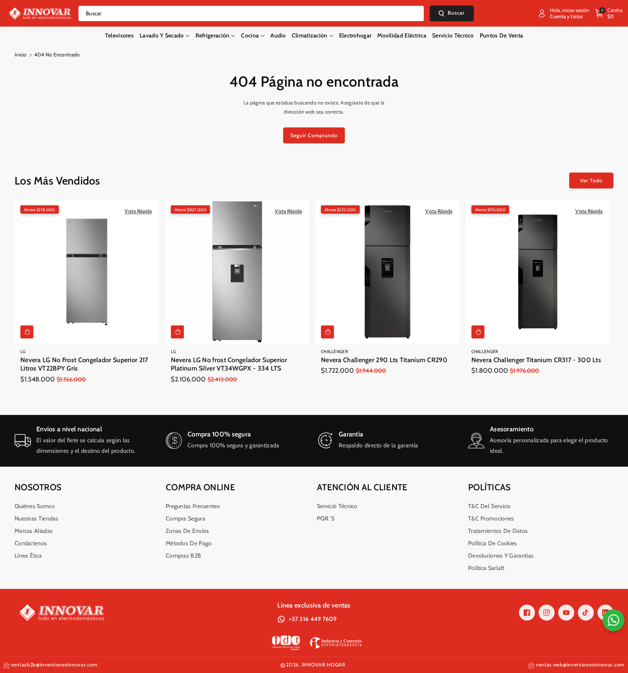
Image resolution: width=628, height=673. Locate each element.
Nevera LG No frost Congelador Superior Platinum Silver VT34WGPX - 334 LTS (229, 364)
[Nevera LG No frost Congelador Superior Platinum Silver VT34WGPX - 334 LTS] (237, 272)
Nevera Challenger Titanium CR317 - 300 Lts (536, 360)
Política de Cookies (492, 543)
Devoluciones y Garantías (501, 555)
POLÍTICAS (489, 487)
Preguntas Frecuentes (193, 506)
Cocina (250, 35)
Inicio (21, 54)
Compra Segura (185, 518)
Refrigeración (213, 35)
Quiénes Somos (35, 506)
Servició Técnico (337, 506)
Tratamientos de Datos (498, 530)
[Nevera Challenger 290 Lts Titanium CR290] (387, 272)
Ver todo (591, 180)
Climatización (309, 35)
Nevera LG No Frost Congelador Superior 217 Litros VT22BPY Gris (84, 364)
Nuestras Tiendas (37, 518)
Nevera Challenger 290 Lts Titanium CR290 (384, 360)
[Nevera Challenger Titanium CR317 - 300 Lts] (538, 272)
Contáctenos (31, 543)
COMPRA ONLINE (200, 487)
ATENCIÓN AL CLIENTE (362, 487)
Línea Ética (28, 555)
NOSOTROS (38, 487)
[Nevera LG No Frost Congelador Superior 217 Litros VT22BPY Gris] (87, 272)
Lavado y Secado (162, 35)
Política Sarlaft (486, 568)
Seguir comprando (314, 135)
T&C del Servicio (489, 506)
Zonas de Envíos (187, 530)
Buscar (456, 13)
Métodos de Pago (189, 543)
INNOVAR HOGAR (324, 664)
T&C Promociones (491, 518)
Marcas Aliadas (34, 530)
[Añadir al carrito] (26, 332)
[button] (609, 13)
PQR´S (326, 518)
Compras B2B (183, 555)
